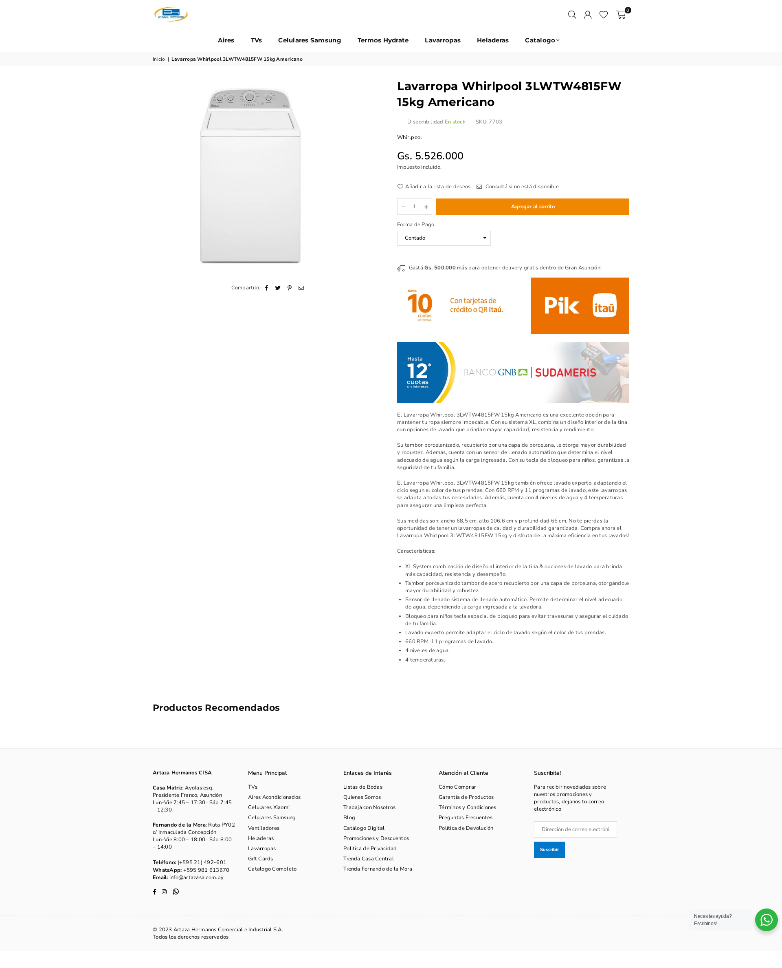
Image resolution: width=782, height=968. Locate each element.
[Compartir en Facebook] (267, 287)
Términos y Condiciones (467, 807)
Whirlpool (409, 137)
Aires (226, 40)
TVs (256, 40)
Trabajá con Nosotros (369, 807)
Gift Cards (260, 858)
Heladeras (493, 40)
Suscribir (549, 850)
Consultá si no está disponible (521, 186)
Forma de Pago (415, 224)
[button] (621, 14)
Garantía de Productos (466, 797)
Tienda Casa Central (368, 858)
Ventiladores (263, 828)
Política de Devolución (466, 828)
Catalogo (540, 40)
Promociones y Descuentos (376, 838)
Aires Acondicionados (274, 797)
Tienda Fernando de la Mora (378, 869)
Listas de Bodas (362, 787)
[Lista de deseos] (603, 14)
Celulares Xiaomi (269, 807)
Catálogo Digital (363, 828)
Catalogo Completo (272, 869)
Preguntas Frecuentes (465, 817)
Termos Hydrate (383, 40)
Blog (349, 817)
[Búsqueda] (572, 14)
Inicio (159, 59)
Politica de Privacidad (370, 848)
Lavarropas (443, 40)
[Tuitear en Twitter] (278, 287)
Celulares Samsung (309, 40)
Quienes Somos (362, 797)
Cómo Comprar (457, 787)
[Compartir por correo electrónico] (301, 287)
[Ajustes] (587, 14)
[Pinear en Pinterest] (290, 287)
